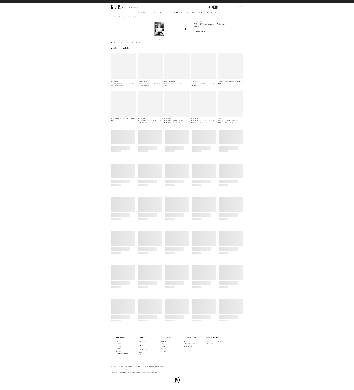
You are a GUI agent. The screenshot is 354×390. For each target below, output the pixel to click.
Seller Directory (143, 355)
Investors (163, 348)
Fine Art (118, 346)
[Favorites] (238, 7)
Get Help (186, 341)
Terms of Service (150, 372)
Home (112, 17)
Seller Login (142, 352)
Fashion (193, 12)
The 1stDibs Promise (138, 43)
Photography (122, 17)
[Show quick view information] (135, 81)
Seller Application (143, 350)
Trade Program (143, 341)
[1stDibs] (117, 7)
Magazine (214, 341)
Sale (216, 12)
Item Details (125, 43)
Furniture (152, 12)
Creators (118, 351)
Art (169, 12)
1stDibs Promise (187, 346)
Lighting (162, 12)
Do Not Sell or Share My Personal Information (153, 366)
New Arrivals (141, 12)
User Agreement (129, 366)
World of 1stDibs (205, 12)
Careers (163, 346)
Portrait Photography (132, 17)
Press (162, 344)
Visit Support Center (189, 344)
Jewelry (176, 12)
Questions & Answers (122, 353)
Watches (184, 12)
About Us (163, 341)
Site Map (125, 369)
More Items (114, 43)
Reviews (163, 351)
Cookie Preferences (116, 369)
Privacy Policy (138, 366)
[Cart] (242, 7)
